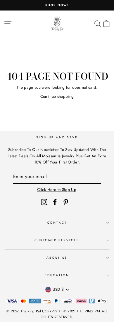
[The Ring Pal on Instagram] (44, 202)
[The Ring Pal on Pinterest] (66, 202)
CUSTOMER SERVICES (56, 240)
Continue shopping (57, 96)
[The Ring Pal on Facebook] (55, 202)
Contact (57, 222)
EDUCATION (57, 275)
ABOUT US (56, 257)
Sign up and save (57, 137)
